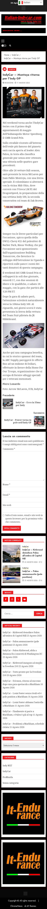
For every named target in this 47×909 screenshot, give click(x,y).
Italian (26, 2)
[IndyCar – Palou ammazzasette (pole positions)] (11, 574)
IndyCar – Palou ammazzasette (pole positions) (32, 574)
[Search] (10, 45)
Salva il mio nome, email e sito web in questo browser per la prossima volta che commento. (24, 518)
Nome (6, 484)
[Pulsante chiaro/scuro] (4, 45)
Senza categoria (11, 782)
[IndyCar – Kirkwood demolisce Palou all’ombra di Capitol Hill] (11, 554)
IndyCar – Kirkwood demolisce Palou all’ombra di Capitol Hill (32, 554)
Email (6, 494)
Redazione (9, 83)
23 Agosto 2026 (31, 562)
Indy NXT (7, 765)
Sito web (7, 505)
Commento (9, 449)
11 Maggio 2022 (23, 83)
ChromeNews (16, 906)
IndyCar (12, 69)
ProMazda (8, 777)
